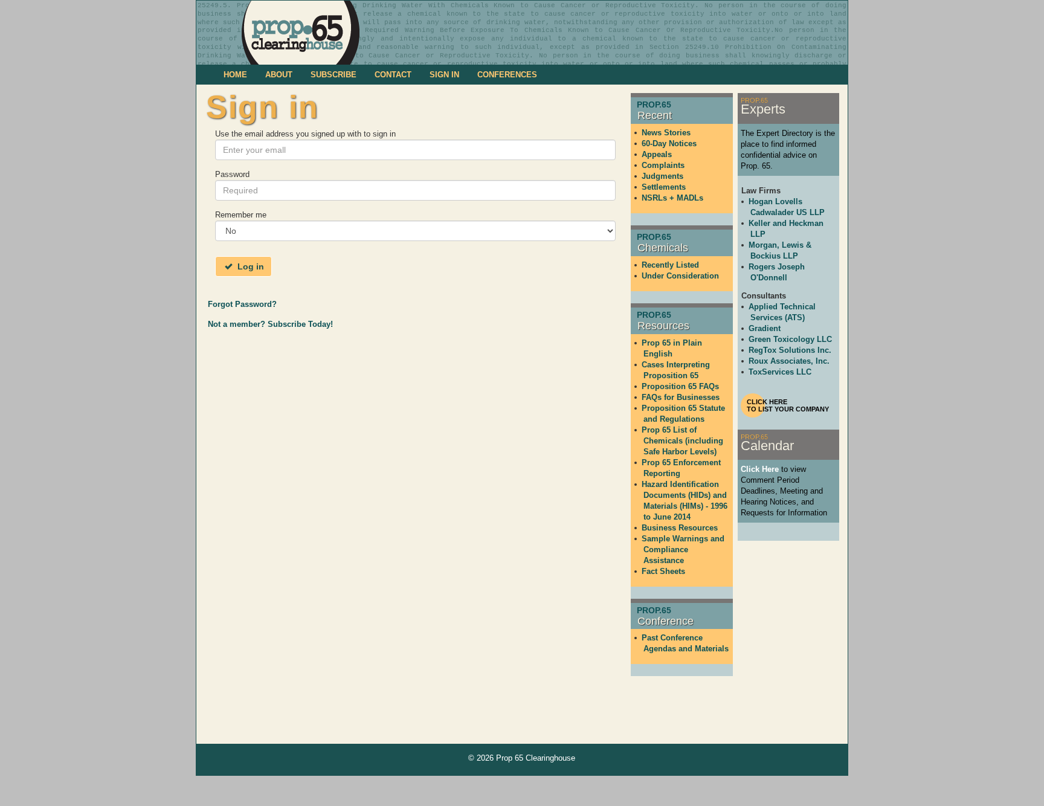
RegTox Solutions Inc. (790, 350)
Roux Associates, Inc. (789, 361)
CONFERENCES (507, 74)
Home (235, 74)
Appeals (657, 154)
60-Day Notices (669, 143)
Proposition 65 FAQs (680, 386)
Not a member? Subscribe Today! (270, 324)
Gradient (765, 328)
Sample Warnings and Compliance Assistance (683, 549)
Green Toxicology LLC (790, 339)
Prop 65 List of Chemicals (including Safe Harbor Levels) (682, 440)
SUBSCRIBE (333, 74)
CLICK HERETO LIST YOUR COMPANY (788, 405)
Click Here (760, 469)
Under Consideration (680, 275)
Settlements (664, 187)
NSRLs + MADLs (672, 197)
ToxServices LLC (780, 371)
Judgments (662, 176)
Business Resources (680, 527)
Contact (393, 74)
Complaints (663, 165)
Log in (249, 266)
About (278, 74)
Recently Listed (670, 264)
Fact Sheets (663, 571)
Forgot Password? (242, 304)
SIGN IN (444, 74)
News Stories (666, 132)
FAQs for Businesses (681, 397)
